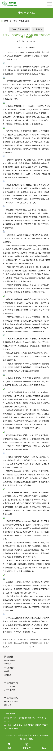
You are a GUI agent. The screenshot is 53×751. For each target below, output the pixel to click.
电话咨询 (26, 748)
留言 (44, 748)
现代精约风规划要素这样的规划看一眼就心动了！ (39, 643)
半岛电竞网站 (24, 21)
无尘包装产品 (9, 686)
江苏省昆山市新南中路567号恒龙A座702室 (30, 725)
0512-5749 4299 (11, 728)
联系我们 (7, 671)
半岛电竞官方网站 (19, 29)
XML (31, 739)
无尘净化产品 (9, 690)
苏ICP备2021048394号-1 (40, 735)
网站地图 (7, 675)
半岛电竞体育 (9, 661)
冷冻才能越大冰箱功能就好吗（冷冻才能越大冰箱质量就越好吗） (15, 643)
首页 (15, 21)
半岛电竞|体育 (23, 735)
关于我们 (7, 664)
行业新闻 (37, 29)
